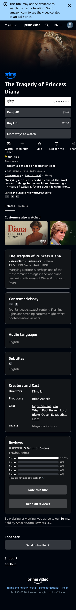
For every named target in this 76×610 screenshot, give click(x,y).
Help (65, 587)
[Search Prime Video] (47, 25)
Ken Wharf (32, 192)
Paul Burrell (45, 192)
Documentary (13, 175)
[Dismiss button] (69, 5)
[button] (27, 478)
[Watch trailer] (8, 143)
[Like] (39, 143)
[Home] (32, 25)
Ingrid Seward (18, 192)
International (33, 175)
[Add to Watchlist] (22, 143)
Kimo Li (37, 391)
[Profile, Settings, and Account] (70, 25)
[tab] (10, 206)
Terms (65, 518)
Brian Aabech (41, 399)
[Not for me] (56, 143)
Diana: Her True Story (26, 233)
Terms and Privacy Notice (21, 587)
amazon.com (18, 12)
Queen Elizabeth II (53, 414)
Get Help (10, 564)
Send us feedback (49, 587)
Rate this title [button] (38, 490)
